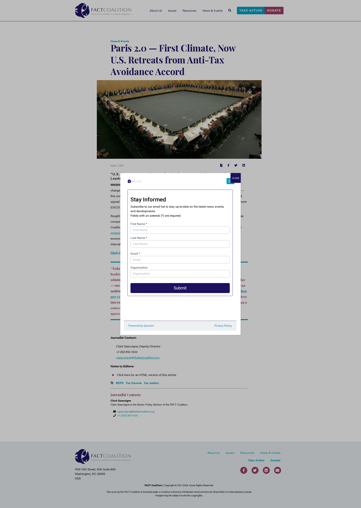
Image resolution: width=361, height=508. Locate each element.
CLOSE (235, 178)
